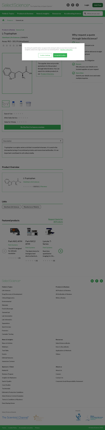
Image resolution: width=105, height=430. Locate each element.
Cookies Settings (45, 55)
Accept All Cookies (60, 55)
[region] (53, 52)
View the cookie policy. (66, 49)
